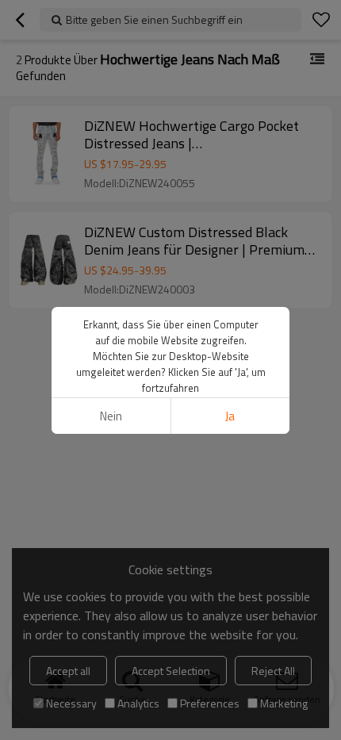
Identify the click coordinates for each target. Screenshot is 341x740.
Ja (230, 416)
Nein (111, 416)
